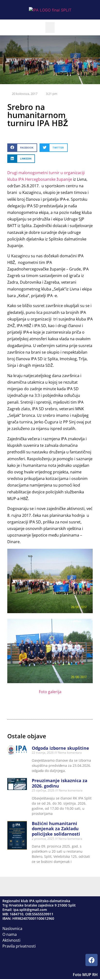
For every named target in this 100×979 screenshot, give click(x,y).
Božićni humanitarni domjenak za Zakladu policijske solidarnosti (56, 828)
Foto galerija (50, 691)
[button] (50, 27)
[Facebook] (91, 960)
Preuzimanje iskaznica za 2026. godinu (59, 783)
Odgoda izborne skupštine (60, 748)
